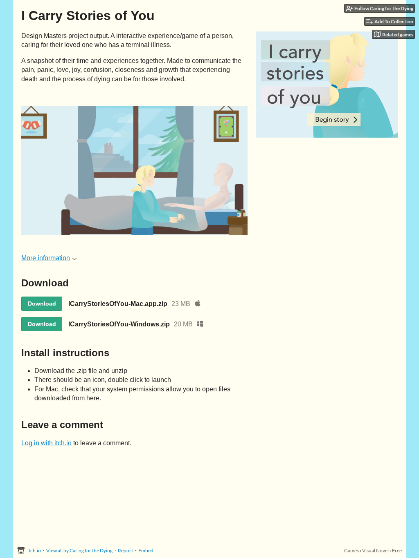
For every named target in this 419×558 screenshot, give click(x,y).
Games (351, 550)
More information (45, 257)
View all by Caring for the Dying (79, 550)
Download (42, 303)
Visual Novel (375, 550)
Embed (145, 550)
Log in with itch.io (46, 443)
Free (397, 550)
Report (125, 550)
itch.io (34, 550)
